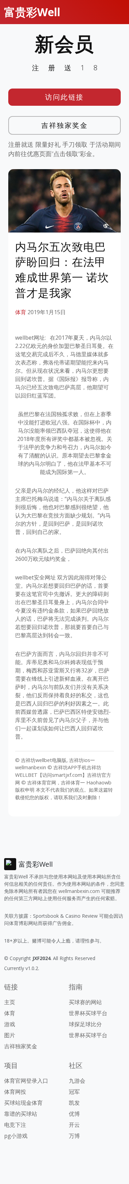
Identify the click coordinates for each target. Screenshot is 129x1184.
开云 (74, 1125)
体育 (20, 312)
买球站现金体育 (23, 1102)
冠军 (74, 1091)
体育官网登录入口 (26, 1080)
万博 (74, 1136)
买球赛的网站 (85, 1002)
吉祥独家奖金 (64, 125)
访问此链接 (64, 97)
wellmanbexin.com (79, 891)
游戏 (9, 1024)
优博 (74, 1114)
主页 (9, 1002)
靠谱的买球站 (20, 1114)
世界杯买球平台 (88, 1013)
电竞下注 (15, 1125)
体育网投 (15, 1091)
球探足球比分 (85, 1024)
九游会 (77, 1080)
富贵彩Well (32, 11)
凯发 (74, 1102)
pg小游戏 (16, 1136)
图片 (9, 1035)
